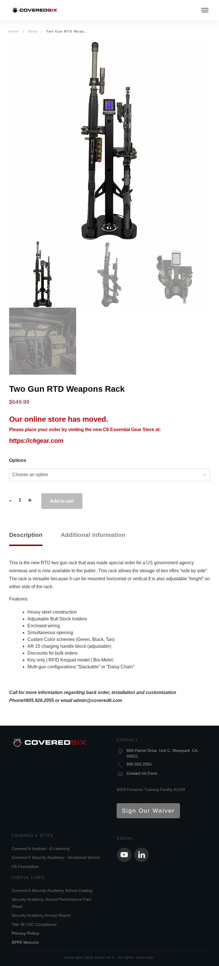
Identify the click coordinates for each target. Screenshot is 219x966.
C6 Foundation (25, 866)
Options (17, 460)
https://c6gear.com (36, 440)
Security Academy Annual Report (41, 915)
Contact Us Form (142, 773)
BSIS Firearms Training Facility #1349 (151, 789)
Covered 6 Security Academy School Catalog (52, 890)
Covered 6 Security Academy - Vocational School (56, 857)
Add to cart (62, 501)
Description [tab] (25, 534)
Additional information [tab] (93, 534)
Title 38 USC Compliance (34, 924)
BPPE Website (25, 942)
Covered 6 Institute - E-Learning (41, 848)
